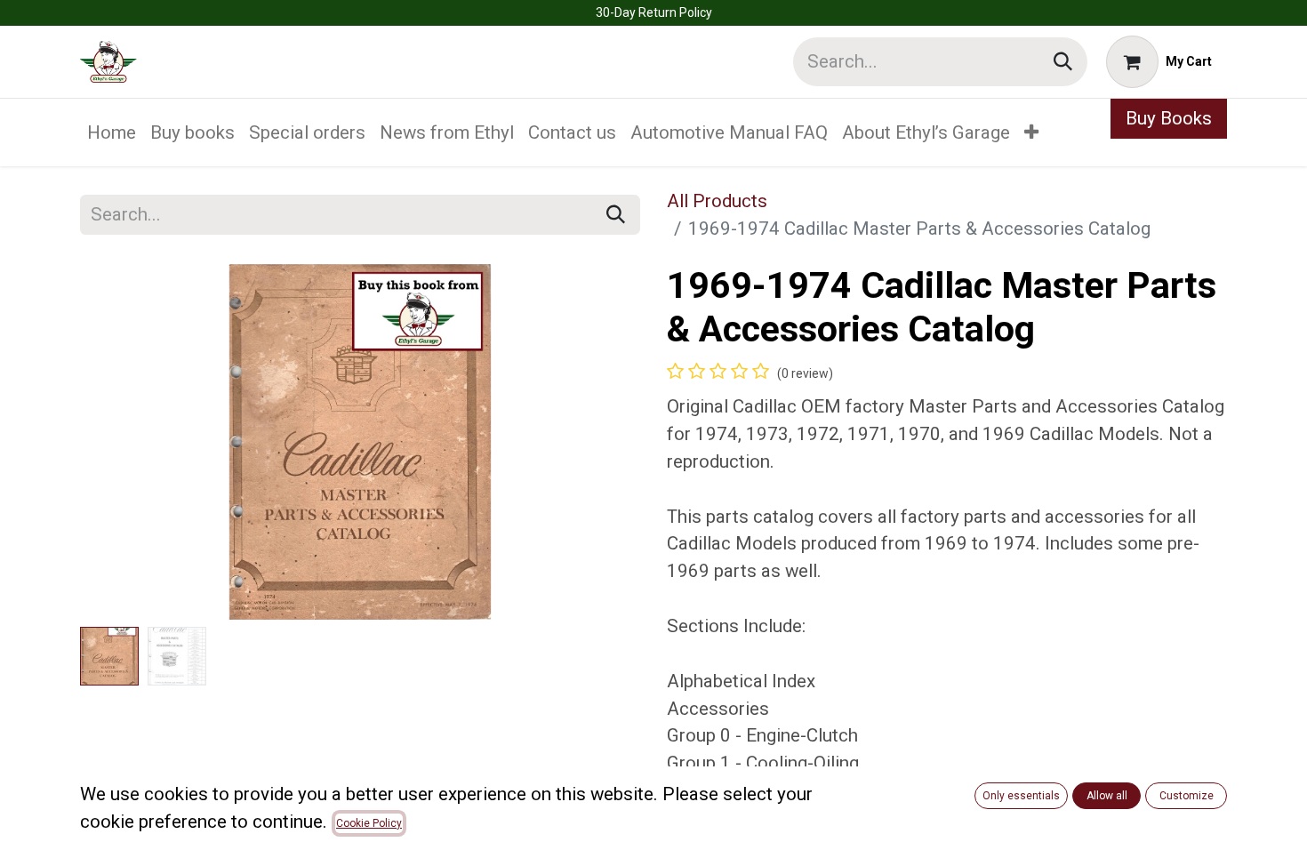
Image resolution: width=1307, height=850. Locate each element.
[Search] (1062, 61)
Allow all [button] (1106, 796)
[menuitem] (111, 133)
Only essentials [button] (1021, 796)
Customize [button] (1186, 796)
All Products (717, 201)
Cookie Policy (369, 823)
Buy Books (1169, 118)
